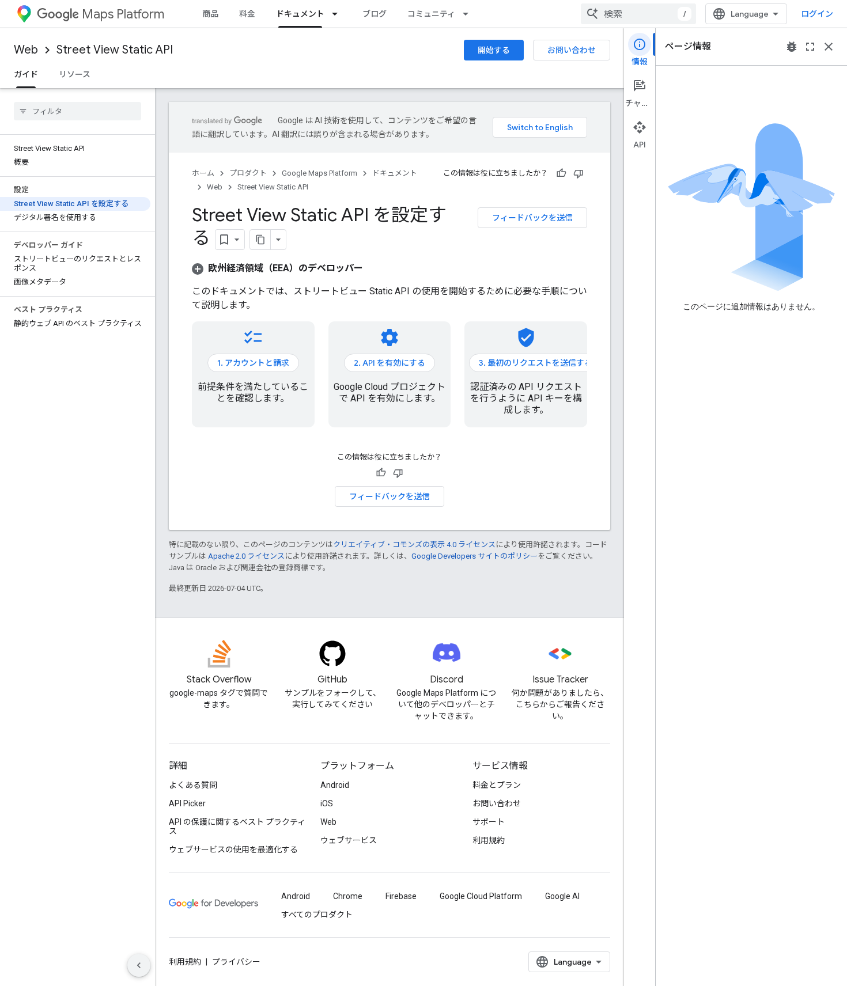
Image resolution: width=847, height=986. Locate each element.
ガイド (26, 74)
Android (334, 785)
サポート (488, 821)
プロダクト (248, 173)
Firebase (401, 896)
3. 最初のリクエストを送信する (535, 363)
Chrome (347, 896)
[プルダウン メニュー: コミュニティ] (469, 14)
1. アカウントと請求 (253, 363)
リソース (74, 74)
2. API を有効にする (389, 363)
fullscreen (810, 47)
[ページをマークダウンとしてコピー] (260, 239)
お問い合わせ (571, 50)
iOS (326, 803)
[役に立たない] (578, 173)
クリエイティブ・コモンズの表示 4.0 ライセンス (414, 544)
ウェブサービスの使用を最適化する (233, 849)
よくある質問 (193, 785)
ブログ (374, 14)
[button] (277, 268)
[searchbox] (77, 111)
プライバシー (236, 961)
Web (26, 50)
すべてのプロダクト (317, 914)
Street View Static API (114, 50)
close (828, 47)
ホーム (203, 173)
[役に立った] (561, 173)
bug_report (792, 47)
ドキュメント (300, 14)
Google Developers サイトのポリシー (474, 556)
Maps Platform (123, 14)
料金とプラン (496, 785)
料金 (247, 14)
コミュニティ (431, 14)
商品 (210, 14)
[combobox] (638, 13)
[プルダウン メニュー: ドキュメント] (338, 14)
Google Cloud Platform (481, 896)
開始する (494, 50)
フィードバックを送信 (532, 218)
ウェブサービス (348, 840)
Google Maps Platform (319, 173)
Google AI (562, 896)
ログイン (817, 13)
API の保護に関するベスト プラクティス (237, 826)
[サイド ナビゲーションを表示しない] (138, 965)
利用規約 (488, 840)
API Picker (187, 803)
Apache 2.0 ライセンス (246, 556)
